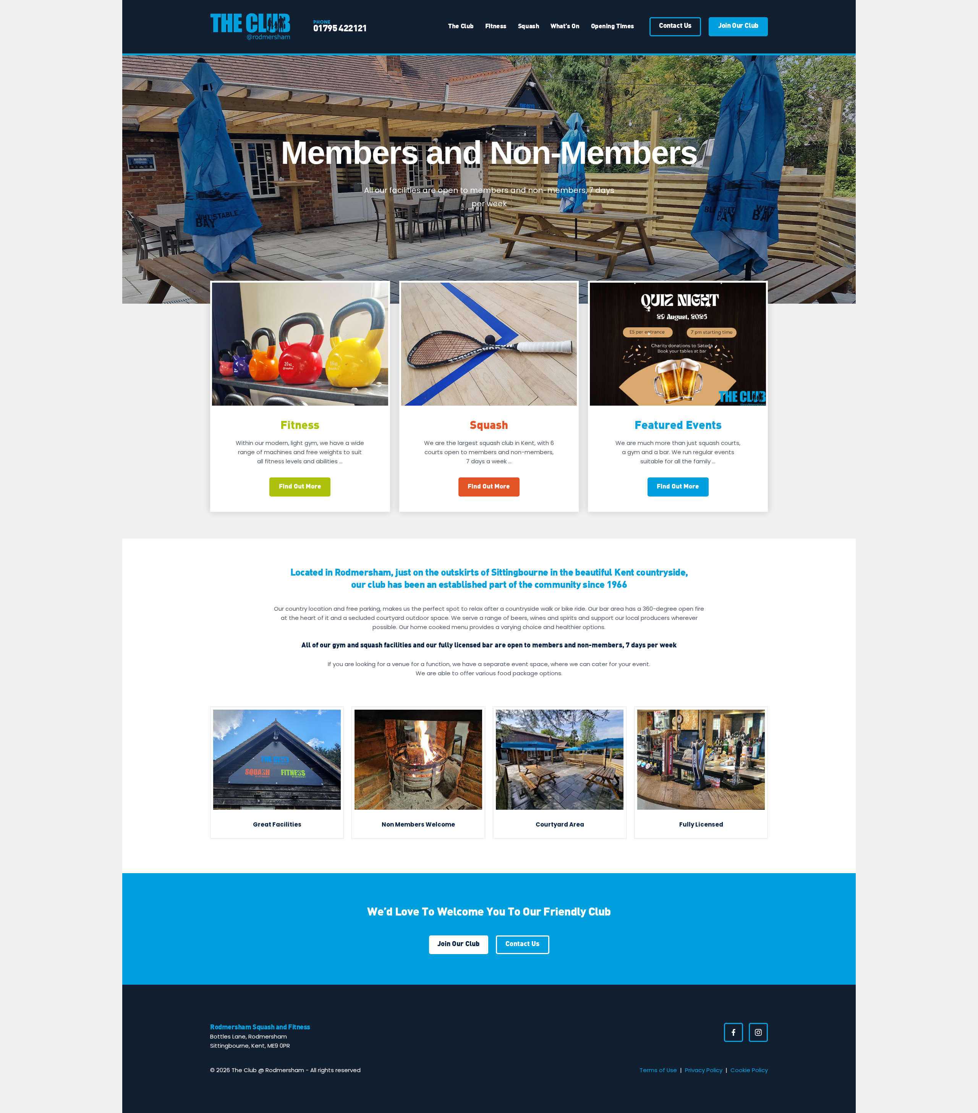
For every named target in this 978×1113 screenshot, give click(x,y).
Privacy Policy (703, 1070)
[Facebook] (733, 1032)
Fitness (496, 26)
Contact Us (522, 944)
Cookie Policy (749, 1070)
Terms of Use (658, 1070)
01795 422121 (340, 29)
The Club (461, 26)
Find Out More (300, 487)
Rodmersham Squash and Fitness (260, 1027)
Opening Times (612, 26)
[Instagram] (758, 1032)
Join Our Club (458, 944)
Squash (528, 26)
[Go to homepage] (250, 26)
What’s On (565, 26)
